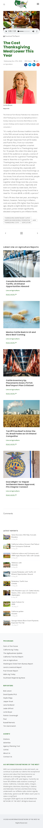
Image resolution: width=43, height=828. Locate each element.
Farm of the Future (10, 646)
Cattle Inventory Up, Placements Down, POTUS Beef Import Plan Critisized (20, 383)
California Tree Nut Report (13, 657)
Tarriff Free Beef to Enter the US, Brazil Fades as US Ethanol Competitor (21, 434)
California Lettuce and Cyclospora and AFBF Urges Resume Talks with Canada (25, 554)
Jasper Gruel (8, 701)
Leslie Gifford (8, 708)
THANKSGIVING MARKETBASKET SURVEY (17, 218)
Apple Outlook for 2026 (17, 603)
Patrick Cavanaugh (10, 715)
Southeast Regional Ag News (14, 678)
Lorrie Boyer (7, 105)
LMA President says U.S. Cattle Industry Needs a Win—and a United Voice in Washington (25, 593)
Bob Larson (7, 691)
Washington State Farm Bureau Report (18, 664)
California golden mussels (17, 612)
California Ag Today (10, 650)
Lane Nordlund (8, 705)
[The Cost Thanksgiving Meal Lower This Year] (21, 20)
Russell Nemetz (9, 722)
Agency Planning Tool (11, 746)
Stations (6, 739)
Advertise (6, 743)
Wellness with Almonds (16, 564)
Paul (5, 719)
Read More (10, 294)
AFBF (34, 220)
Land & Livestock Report (12, 667)
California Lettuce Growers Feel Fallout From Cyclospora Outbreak (25, 545)
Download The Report (12, 36)
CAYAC (6, 750)
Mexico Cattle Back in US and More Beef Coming (21, 333)
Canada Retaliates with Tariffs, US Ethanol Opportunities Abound (18, 284)
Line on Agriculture (10, 660)
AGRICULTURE (26, 223)
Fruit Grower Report (10, 671)
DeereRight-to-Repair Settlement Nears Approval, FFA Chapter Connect (20, 484)
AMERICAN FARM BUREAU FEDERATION (17, 220)
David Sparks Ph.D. (10, 694)
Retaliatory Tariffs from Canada (19, 582)
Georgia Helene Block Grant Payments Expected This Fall (24, 622)
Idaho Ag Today (9, 674)
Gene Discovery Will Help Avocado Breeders (23, 536)
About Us (6, 753)
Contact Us (7, 757)
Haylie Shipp (7, 698)
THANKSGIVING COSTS (12, 223)
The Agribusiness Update (12, 653)
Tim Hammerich (9, 726)
